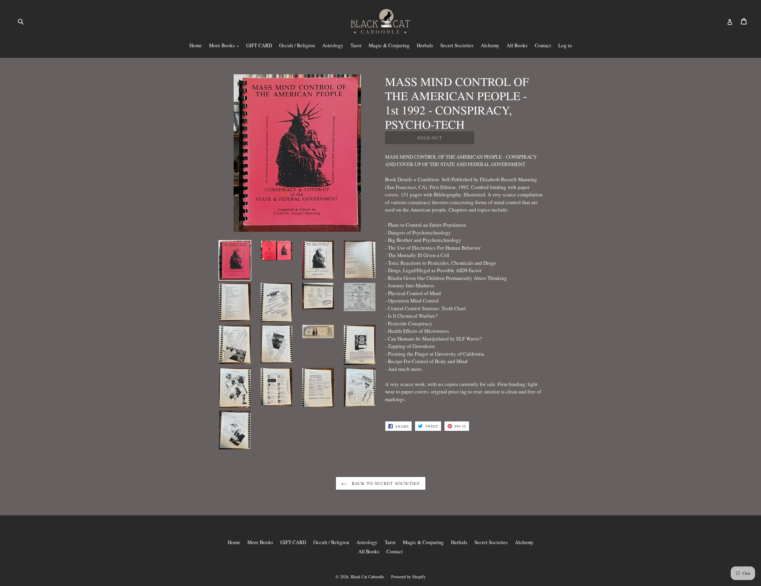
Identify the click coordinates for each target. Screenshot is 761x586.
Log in (565, 45)
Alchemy (490, 45)
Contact (543, 45)
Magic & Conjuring (389, 45)
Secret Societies (457, 45)
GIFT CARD (259, 45)
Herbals (425, 45)
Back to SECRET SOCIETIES (385, 483)
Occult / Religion (297, 45)
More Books (222, 45)
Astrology (332, 45)
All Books (517, 45)
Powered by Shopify (408, 576)
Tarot (355, 45)
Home (195, 45)
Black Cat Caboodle (367, 576)
